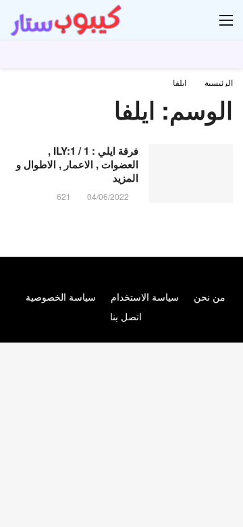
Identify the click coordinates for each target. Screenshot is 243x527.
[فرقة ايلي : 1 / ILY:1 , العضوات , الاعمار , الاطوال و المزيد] (190, 173)
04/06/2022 (108, 196)
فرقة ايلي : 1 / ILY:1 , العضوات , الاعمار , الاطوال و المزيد (77, 164)
